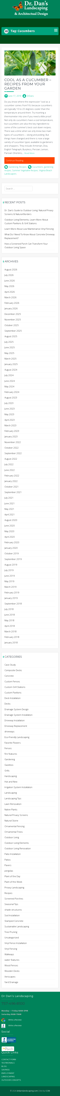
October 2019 (12, 553)
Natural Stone (11, 820)
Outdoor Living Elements (17, 842)
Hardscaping (11, 776)
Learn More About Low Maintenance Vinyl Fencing (29, 228)
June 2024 (10, 380)
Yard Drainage (11, 982)
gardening (48, 167)
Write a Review (15, 1020)
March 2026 (10, 297)
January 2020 (11, 547)
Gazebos (9, 764)
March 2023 (10, 425)
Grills (7, 770)
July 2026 (9, 275)
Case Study (10, 664)
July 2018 (9, 609)
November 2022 (13, 442)
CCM (48, 1091)
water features (12, 959)
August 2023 (11, 397)
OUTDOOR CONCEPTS (11, 1080)
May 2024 (9, 386)
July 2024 (9, 375)
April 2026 (10, 291)
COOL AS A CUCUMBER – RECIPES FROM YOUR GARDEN (27, 84)
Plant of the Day (12, 876)
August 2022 (11, 458)
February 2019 (12, 592)
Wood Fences (11, 965)
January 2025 (11, 364)
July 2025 (9, 341)
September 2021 (13, 492)
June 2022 (10, 470)
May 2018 (9, 620)
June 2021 (10, 503)
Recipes (23, 167)
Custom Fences (12, 681)
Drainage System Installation (18, 714)
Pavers (8, 865)
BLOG (4, 1066)
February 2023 (12, 430)
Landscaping (11, 792)
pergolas (9, 870)
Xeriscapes (10, 976)
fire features (11, 753)
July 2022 (9, 464)
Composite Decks (13, 670)
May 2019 (9, 581)
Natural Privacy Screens (16, 815)
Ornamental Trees (14, 831)
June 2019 (10, 575)
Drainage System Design (17, 709)
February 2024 (12, 392)
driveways (9, 731)
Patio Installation (13, 853)
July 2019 (9, 570)
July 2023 (9, 403)
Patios (8, 859)
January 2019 (11, 598)
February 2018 (12, 636)
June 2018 (10, 614)
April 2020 (10, 536)
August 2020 (11, 520)
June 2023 (10, 408)
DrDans (30, 95)
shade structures (13, 909)
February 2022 (12, 475)
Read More (29, 153)
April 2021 (10, 514)
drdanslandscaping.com (27, 1091)
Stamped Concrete (14, 920)
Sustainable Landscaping (17, 926)
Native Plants (11, 809)
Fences (8, 748)
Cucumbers (37, 167)
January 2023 (11, 436)
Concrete (9, 675)
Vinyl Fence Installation (16, 943)
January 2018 (11, 642)
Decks (7, 703)
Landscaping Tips (13, 798)
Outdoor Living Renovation (18, 848)
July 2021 (9, 497)
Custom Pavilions (13, 692)
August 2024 (11, 369)
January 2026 (11, 308)
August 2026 (11, 269)
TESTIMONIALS (8, 1063)
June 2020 (10, 525)
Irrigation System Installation (18, 787)
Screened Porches (14, 898)
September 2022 (13, 453)
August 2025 (11, 336)
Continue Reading (14, 160)
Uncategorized (12, 937)
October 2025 (12, 325)
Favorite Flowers (13, 742)
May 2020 (9, 531)
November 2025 (13, 319)
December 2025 (13, 313)
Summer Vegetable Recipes (25, 170)
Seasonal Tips (11, 904)
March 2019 (10, 586)
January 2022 (11, 481)
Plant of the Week (13, 881)
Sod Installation (12, 915)
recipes (7, 170)
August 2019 (11, 564)
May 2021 (9, 508)
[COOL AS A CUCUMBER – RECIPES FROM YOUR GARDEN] (30, 62)
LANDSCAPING (8, 1076)
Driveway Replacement (16, 725)
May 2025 (9, 353)
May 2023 (9, 414)
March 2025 (10, 358)
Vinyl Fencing (11, 948)
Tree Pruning (11, 931)
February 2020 (12, 542)
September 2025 (13, 330)
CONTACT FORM (8, 1059)
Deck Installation (13, 698)
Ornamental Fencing (14, 826)
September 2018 (13, 603)
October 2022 (12, 447)
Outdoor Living (12, 837)
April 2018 (10, 625)
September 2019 (13, 559)
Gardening (13, 167)
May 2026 (9, 286)
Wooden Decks (12, 970)
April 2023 (10, 419)
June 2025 (10, 347)
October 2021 (12, 486)
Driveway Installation (15, 720)
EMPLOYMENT (7, 1073)
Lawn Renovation (13, 803)
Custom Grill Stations (15, 687)
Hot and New (11, 781)
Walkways (9, 954)
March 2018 (10, 631)
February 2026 (12, 302)
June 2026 (10, 280)
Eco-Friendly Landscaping (17, 737)
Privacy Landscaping (14, 887)
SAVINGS (5, 1070)
